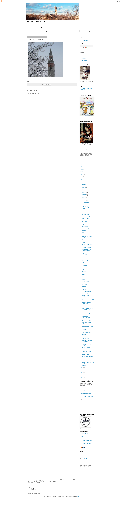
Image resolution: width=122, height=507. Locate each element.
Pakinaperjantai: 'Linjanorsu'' (87, 273)
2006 (82, 375)
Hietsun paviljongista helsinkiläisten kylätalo (87, 211)
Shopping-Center (85, 262)
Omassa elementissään (86, 325)
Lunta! (83, 263)
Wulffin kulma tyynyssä (86, 251)
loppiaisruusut (84, 245)
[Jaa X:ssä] (47, 85)
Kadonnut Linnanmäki (86, 349)
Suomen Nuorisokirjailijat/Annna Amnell (57, 27)
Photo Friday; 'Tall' (85, 354)
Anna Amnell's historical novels (78, 29)
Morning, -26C (84, 276)
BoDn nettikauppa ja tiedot (86, 393)
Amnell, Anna (84, 58)
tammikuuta (84, 365)
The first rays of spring (86, 202)
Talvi (83, 224)
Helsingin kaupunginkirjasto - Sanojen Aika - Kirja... (87, 309)
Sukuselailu (83, 442)
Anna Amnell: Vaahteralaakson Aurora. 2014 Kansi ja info (59, 29)
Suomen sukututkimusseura (86, 443)
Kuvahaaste (84, 271)
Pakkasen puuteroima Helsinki (88, 360)
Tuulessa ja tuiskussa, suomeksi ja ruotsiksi (86, 348)
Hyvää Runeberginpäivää (87, 342)
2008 (82, 372)
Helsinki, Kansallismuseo (86, 332)
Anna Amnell (84, 60)
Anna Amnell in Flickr (85, 433)
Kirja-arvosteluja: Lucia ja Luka (87, 396)
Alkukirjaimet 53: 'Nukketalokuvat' (85, 204)
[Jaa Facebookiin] (48, 85)
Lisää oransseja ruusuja (86, 247)
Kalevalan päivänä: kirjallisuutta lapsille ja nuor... (86, 207)
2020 (82, 169)
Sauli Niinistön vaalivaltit (86, 351)
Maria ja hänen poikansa (86, 298)
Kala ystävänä (84, 286)
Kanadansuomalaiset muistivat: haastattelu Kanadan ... (88, 336)
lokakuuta (84, 187)
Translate (89, 47)
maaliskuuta (84, 199)
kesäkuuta (84, 194)
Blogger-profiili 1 (84, 39)
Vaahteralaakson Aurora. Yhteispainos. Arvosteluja (36, 29)
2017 (82, 174)
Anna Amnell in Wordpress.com (33, 31)
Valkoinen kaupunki (85, 329)
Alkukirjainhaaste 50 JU (86, 320)
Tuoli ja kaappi (84, 212)
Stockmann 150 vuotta (86, 305)
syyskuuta (84, 189)
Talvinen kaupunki (85, 223)
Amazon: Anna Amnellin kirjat (86, 390)
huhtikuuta (84, 197)
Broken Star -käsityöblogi (85, 31)
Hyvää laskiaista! (85, 260)
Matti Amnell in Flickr (85, 436)
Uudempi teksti (30, 125)
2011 (82, 367)
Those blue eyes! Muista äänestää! (86, 345)
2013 (82, 181)
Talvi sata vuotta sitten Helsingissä (86, 254)
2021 (82, 168)
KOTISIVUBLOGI (52, 31)
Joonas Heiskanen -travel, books (87, 434)
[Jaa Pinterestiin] (50, 85)
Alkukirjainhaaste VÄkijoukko (87, 356)
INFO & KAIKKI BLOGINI (74, 31)
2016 (82, 176)
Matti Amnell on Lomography (86, 437)
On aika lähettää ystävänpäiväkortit (86, 317)
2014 (82, 179)
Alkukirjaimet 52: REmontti (87, 244)
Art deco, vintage (44, 31)
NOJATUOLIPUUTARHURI (62, 31)
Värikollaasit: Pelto (85, 338)
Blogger (78, 496)
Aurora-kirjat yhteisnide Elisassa (87, 392)
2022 (82, 166)
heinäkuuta (84, 192)
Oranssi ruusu (84, 258)
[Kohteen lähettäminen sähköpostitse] (44, 85)
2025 (82, 163)
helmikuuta (84, 200)
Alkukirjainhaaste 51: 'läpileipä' (88, 282)
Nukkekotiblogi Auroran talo (32, 33)
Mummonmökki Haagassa (87, 293)
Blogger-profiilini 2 (84, 40)
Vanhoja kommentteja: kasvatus (86, 217)
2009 (82, 370)
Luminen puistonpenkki (86, 265)
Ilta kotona (84, 232)
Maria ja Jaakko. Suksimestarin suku (46, 33)
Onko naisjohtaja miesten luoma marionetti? (87, 250)
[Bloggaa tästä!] (46, 85)
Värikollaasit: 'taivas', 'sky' (86, 289)
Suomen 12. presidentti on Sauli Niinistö (87, 341)
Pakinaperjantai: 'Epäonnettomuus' (86, 235)
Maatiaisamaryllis (85, 281)
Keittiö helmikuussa (85, 214)
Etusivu (28, 27)
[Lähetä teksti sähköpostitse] (42, 84)
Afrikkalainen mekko (86, 353)
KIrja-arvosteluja (84, 395)
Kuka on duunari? (85, 226)
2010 (82, 369)
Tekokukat (84, 230)
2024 (82, 164)
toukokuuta (84, 195)
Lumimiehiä (84, 334)
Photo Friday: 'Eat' (85, 274)
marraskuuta (84, 185)
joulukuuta (84, 184)
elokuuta (83, 190)
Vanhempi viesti (73, 125)
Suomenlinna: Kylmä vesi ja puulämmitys (87, 303)
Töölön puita (84, 284)
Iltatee (83, 239)
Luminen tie (84, 267)
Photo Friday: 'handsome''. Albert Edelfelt (87, 312)
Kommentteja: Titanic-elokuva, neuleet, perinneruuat (87, 359)
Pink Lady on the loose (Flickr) (86, 440)
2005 (82, 377)
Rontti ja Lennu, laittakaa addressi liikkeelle (86, 292)
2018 (82, 173)
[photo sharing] (45, 77)
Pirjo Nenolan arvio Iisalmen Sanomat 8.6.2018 (86, 89)
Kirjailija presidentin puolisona (87, 331)
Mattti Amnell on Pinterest (85, 439)
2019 (82, 171)
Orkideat (83, 277)
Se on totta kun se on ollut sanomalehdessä (86, 92)
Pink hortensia (84, 221)
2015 (82, 177)
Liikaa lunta (84, 242)
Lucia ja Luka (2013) (71, 27)
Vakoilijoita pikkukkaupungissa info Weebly (40, 27)
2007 (82, 374)
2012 (82, 182)
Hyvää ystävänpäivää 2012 (87, 287)
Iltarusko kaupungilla (86, 306)
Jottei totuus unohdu (86, 319)
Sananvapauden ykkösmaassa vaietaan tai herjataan (88, 229)
